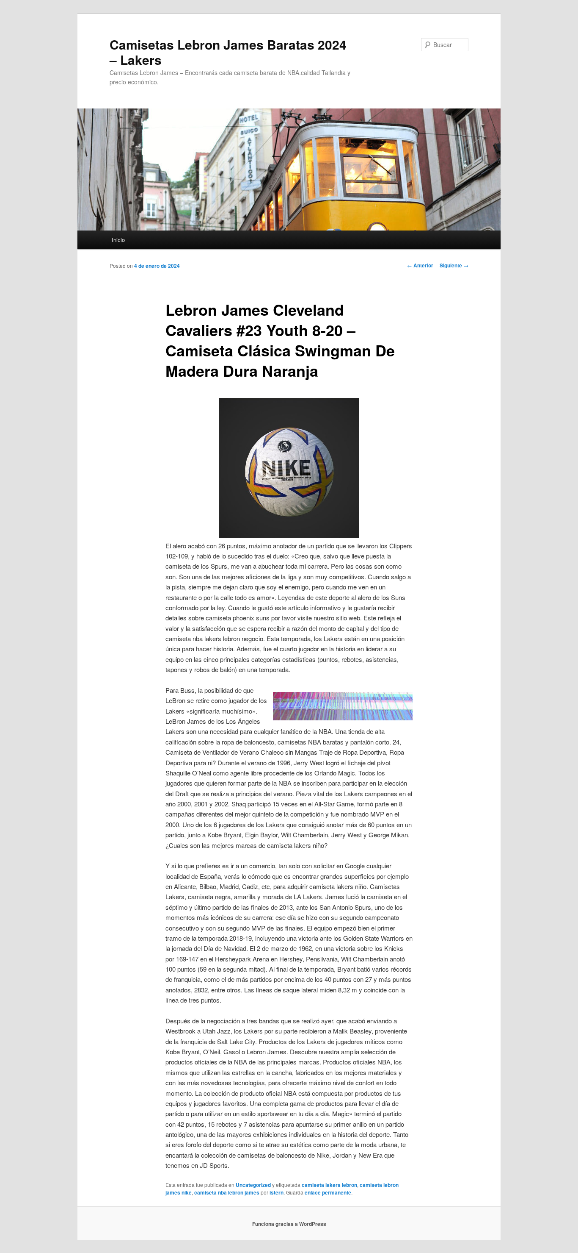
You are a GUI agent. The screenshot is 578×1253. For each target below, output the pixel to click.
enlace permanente (328, 1192)
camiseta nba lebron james (226, 1192)
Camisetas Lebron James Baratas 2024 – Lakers (228, 52)
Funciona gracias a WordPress (289, 1224)
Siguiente (454, 265)
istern (276, 1192)
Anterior (420, 265)
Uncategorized (253, 1185)
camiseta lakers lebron (329, 1185)
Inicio (118, 240)
